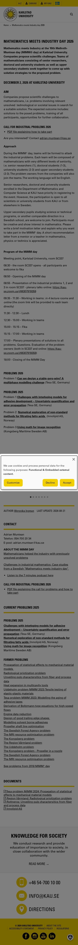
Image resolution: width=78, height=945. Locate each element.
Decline (50, 482)
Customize (13, 482)
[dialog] (39, 472)
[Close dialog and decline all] (73, 458)
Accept (67, 482)
